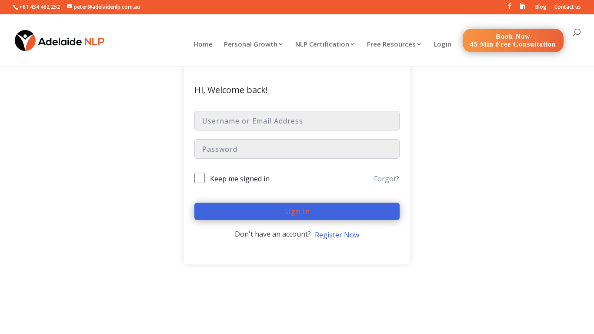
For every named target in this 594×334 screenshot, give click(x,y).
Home (203, 44)
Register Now (337, 235)
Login (442, 44)
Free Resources (391, 44)
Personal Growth (250, 44)
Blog (541, 7)
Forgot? (386, 179)
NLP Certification (322, 44)
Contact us (567, 7)
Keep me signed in (240, 179)
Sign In (297, 211)
